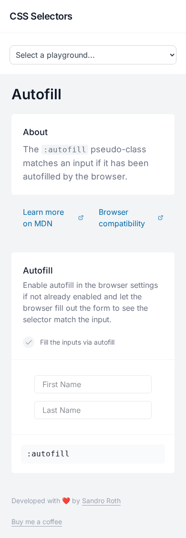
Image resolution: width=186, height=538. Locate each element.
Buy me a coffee (36, 521)
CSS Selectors (41, 16)
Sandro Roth (101, 500)
